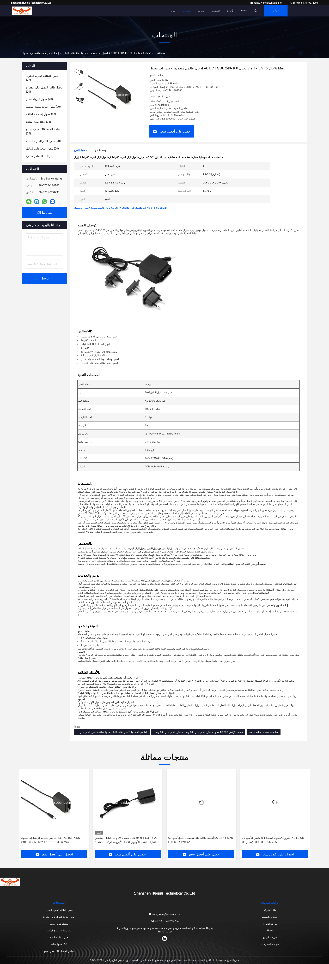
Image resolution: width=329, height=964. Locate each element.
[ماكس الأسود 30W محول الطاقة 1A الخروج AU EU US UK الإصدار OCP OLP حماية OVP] (201, 803)
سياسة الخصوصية (270, 944)
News (270, 930)
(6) (38, 156)
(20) (44, 89)
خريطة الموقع (270, 937)
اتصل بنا (216, 10)
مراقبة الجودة (270, 923)
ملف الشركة (270, 910)
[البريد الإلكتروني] (52, 201)
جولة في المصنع (270, 916)
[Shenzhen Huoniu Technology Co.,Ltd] (22, 11)
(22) (42, 78)
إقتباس (275, 10)
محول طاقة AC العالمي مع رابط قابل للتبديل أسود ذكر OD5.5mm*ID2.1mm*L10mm (272, 840)
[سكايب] (36, 201)
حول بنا (201, 10)
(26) (43, 131)
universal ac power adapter (263, 732)
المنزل (105, 53)
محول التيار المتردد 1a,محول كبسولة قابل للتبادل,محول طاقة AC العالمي (111, 732)
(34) (38, 121)
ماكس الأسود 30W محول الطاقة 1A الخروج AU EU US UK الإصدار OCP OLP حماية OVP (199, 840)
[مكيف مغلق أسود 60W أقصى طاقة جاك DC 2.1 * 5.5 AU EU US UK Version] (128, 803)
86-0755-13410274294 (305, 2)
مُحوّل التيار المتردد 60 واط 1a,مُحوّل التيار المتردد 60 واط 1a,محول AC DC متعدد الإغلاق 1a (198, 732)
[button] (25, 811)
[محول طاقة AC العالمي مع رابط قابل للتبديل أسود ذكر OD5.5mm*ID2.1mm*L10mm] (275, 803)
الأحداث (230, 10)
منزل (173, 10)
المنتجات (186, 10)
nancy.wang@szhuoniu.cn (268, 2)
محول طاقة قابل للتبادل (74, 53)
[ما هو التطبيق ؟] (44, 201)
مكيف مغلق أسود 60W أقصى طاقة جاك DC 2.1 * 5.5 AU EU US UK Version (127, 840)
